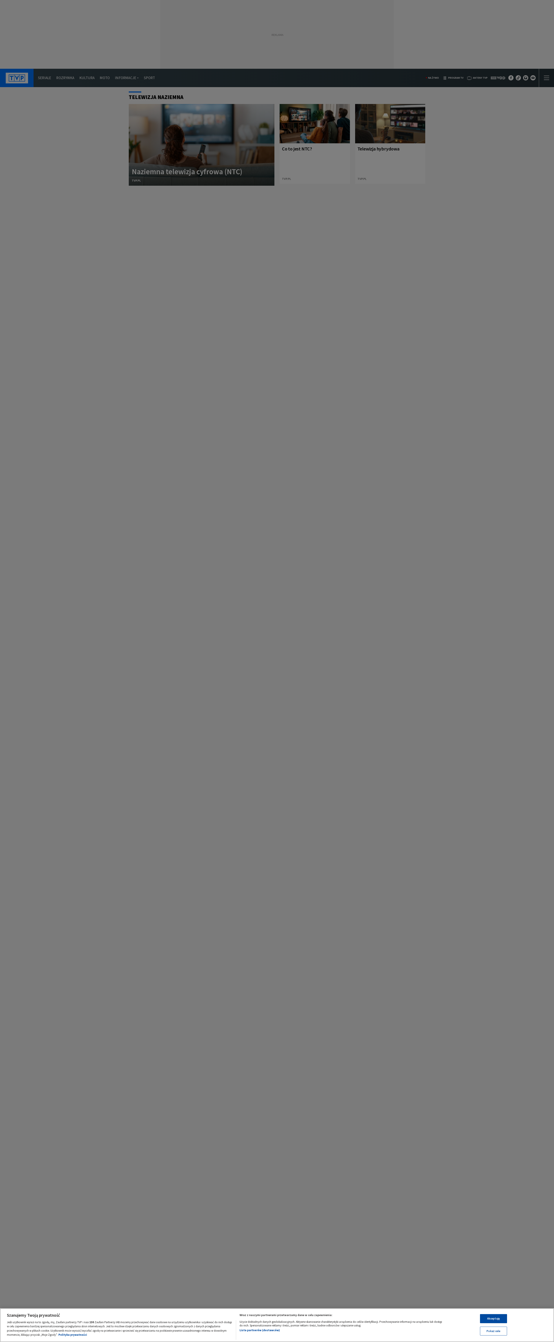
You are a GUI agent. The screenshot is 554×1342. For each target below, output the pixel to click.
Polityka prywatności (72, 1335)
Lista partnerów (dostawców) (260, 1330)
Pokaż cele (493, 1331)
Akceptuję (493, 1318)
